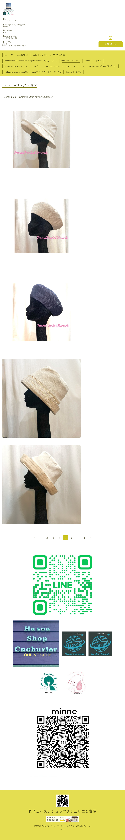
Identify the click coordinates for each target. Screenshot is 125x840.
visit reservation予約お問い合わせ (102, 66)
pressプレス (37, 66)
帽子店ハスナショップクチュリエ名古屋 (62, 811)
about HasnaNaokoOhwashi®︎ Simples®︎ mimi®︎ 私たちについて (31, 61)
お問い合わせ (110, 44)
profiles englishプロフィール (16, 66)
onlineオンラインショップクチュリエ (49, 55)
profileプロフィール (93, 61)
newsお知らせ (23, 55)
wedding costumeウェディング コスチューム (65, 66)
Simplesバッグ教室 (73, 72)
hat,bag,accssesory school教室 (16, 72)
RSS (63, 830)
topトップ (9, 55)
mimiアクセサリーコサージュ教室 (47, 72)
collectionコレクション (71, 61)
